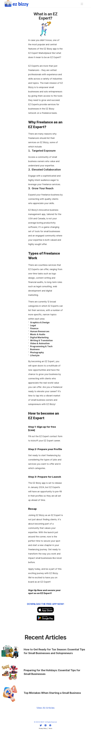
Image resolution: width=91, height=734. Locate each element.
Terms (50, 728)
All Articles (49, 707)
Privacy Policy (43, 728)
